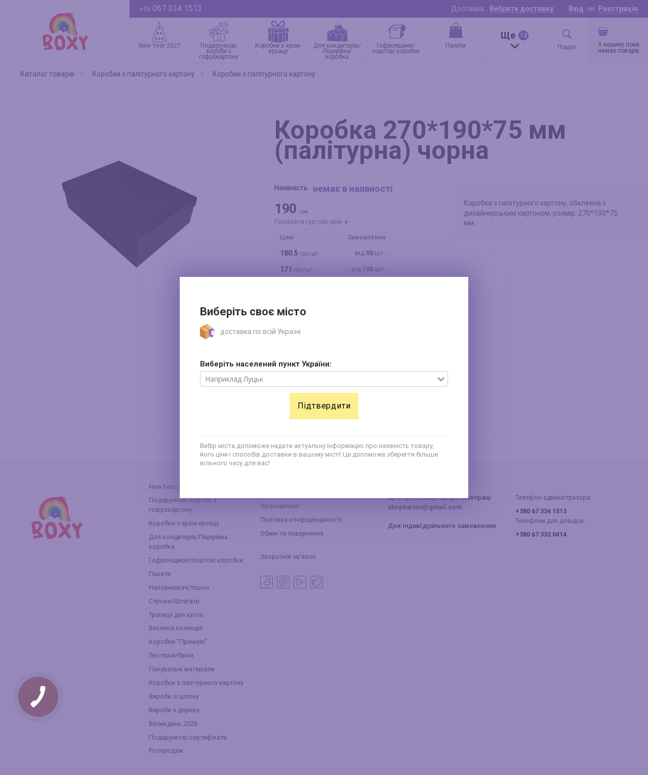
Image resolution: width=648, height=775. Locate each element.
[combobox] (318, 379)
